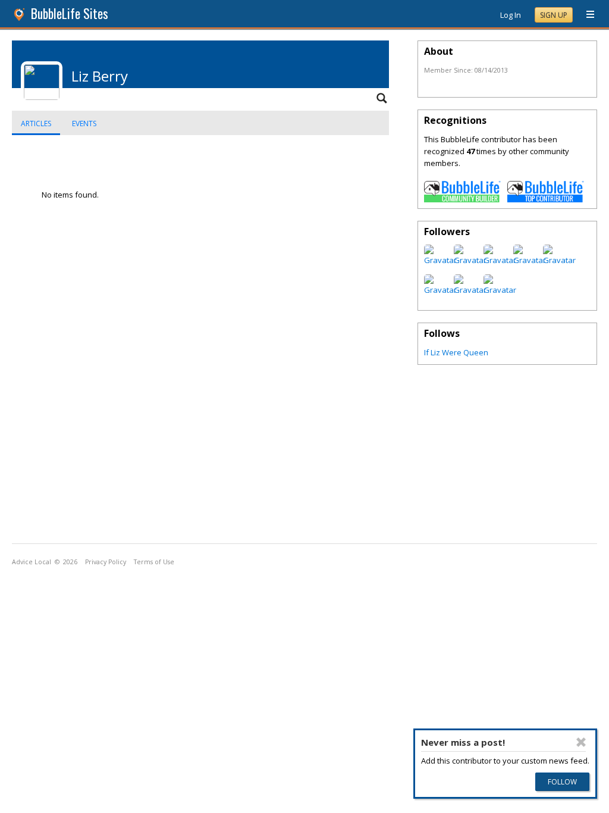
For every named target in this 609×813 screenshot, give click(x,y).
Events (84, 123)
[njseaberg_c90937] (440, 260)
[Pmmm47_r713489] (500, 289)
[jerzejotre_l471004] (529, 260)
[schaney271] (500, 260)
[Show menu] (586, 15)
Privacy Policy (105, 562)
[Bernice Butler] (470, 289)
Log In (510, 15)
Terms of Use (154, 562)
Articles (36, 123)
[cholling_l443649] (559, 260)
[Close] (581, 742)
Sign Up (553, 15)
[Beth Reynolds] (440, 289)
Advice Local (31, 562)
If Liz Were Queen (456, 352)
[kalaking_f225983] (470, 260)
